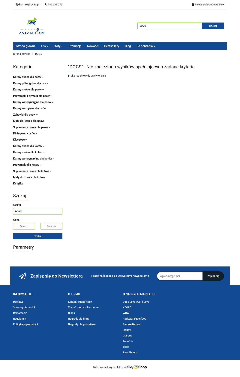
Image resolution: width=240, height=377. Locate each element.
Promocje (75, 46)
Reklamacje (20, 313)
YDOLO (127, 307)
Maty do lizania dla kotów (29, 177)
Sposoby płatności (24, 307)
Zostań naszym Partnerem (83, 307)
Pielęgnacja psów (24, 133)
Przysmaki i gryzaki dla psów (31, 96)
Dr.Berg (127, 335)
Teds (126, 346)
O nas (71, 313)
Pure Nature (130, 352)
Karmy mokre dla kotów (28, 152)
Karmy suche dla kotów (28, 146)
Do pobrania (145, 46)
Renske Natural (132, 324)
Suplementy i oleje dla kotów (31, 171)
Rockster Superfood (134, 318)
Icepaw (127, 329)
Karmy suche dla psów (27, 77)
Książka (18, 183)
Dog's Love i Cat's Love (136, 301)
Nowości (93, 46)
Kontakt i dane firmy (80, 301)
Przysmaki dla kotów (26, 164)
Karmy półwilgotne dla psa (30, 83)
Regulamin (19, 318)
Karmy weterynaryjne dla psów (32, 102)
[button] (22, 294)
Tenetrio (128, 341)
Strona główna (26, 46)
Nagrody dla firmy (78, 318)
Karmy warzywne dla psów (29, 108)
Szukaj (38, 236)
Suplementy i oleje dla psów (31, 127)
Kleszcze (19, 139)
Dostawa (18, 301)
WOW (126, 313)
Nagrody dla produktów (82, 324)
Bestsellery (111, 46)
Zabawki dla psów (24, 114)
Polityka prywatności (25, 324)
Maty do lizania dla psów (28, 121)
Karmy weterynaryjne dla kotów (33, 158)
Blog (128, 46)
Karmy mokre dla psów (27, 89)
